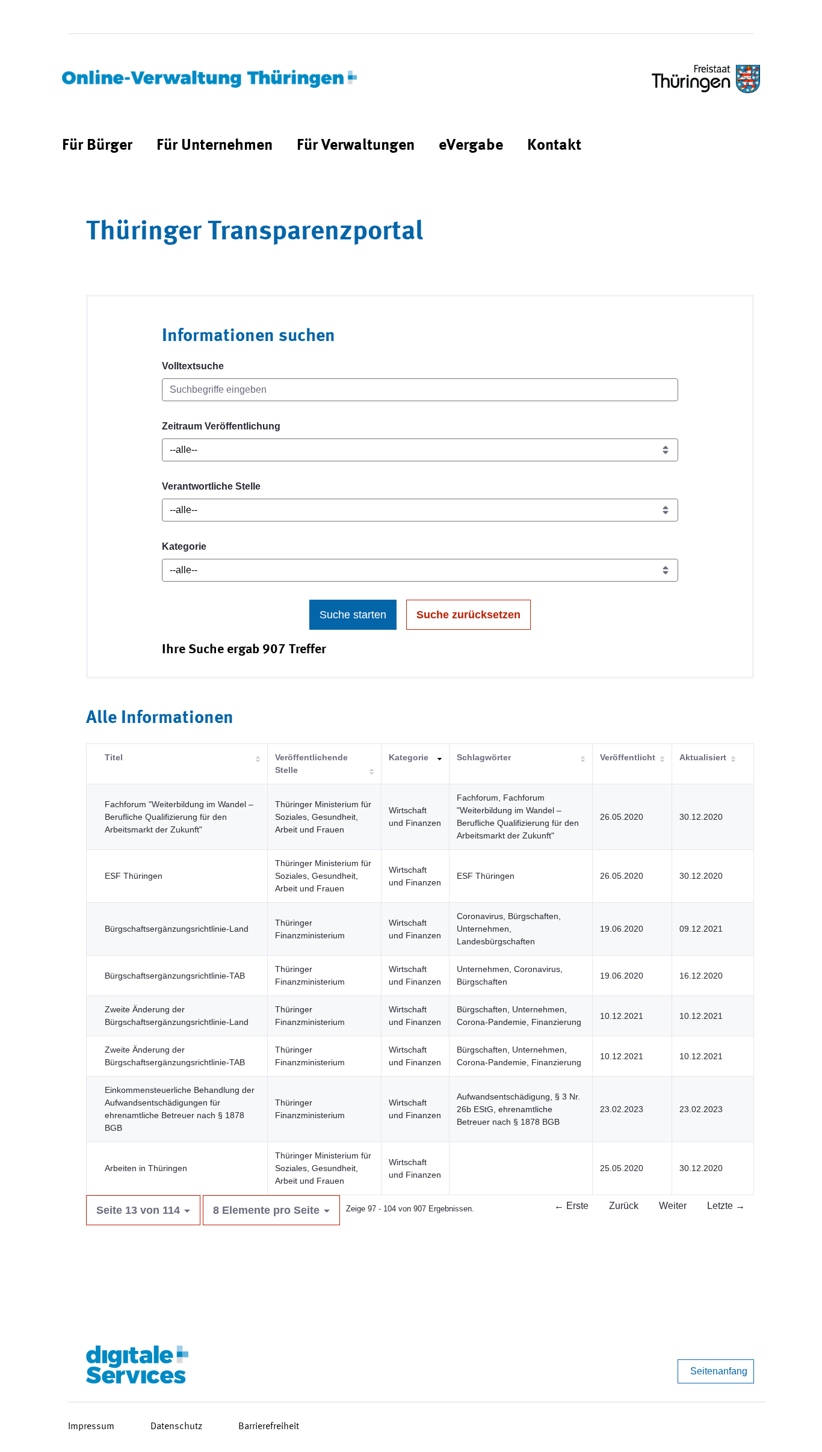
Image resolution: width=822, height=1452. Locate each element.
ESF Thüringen (133, 876)
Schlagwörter (484, 757)
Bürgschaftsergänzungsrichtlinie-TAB (175, 975)
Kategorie (184, 546)
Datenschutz (176, 1427)
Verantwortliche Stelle (211, 486)
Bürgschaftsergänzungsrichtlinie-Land (177, 929)
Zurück (623, 1206)
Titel (114, 757)
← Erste (571, 1206)
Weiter (673, 1206)
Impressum (91, 1427)
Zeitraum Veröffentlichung (221, 426)
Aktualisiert (702, 757)
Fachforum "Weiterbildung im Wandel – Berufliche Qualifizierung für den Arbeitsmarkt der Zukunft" (179, 816)
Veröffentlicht (627, 757)
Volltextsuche (193, 366)
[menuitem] (97, 146)
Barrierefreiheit (268, 1427)
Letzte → (726, 1206)
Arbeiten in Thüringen (146, 1168)
